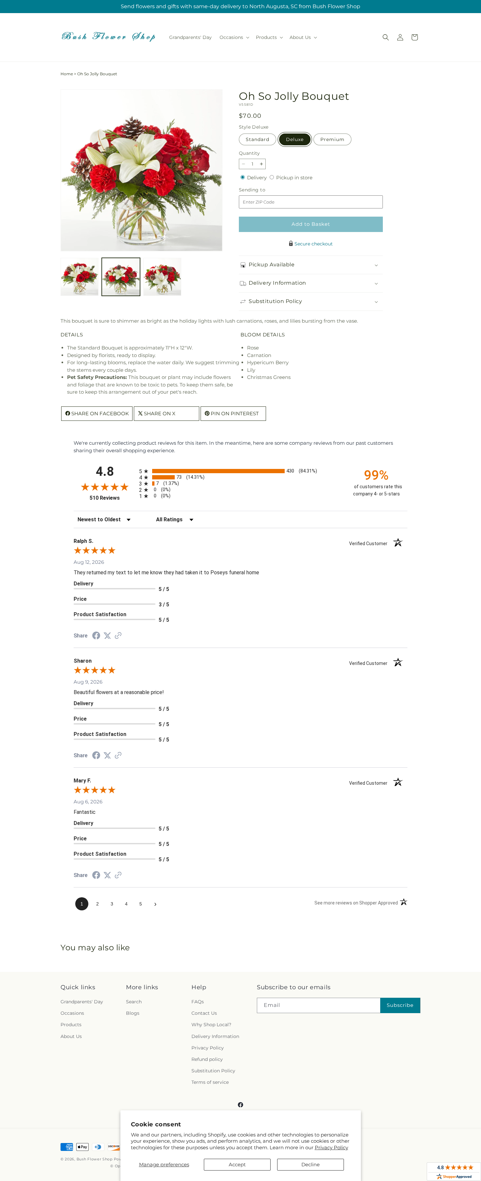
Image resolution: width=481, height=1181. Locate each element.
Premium (332, 139)
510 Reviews (113, 498)
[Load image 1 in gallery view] (79, 277)
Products (71, 1025)
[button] (234, 37)
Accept (237, 1164)
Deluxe (295, 139)
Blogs (132, 1013)
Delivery (257, 177)
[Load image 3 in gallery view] (162, 277)
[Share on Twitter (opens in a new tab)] (107, 636)
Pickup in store (294, 177)
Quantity (249, 153)
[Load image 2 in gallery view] (121, 277)
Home (67, 73)
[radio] (240, 471)
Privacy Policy (331, 1147)
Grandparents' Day (82, 1002)
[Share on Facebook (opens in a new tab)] (96, 636)
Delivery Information (215, 1036)
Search (134, 1002)
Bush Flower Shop (95, 1159)
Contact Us (204, 1013)
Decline (310, 1164)
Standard (257, 139)
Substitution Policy (213, 1071)
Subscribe (400, 1005)
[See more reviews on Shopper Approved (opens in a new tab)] (118, 636)
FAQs (197, 1002)
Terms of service (210, 1082)
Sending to (262, 190)
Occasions (72, 1013)
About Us (71, 1036)
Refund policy (207, 1059)
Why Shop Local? (211, 1025)
